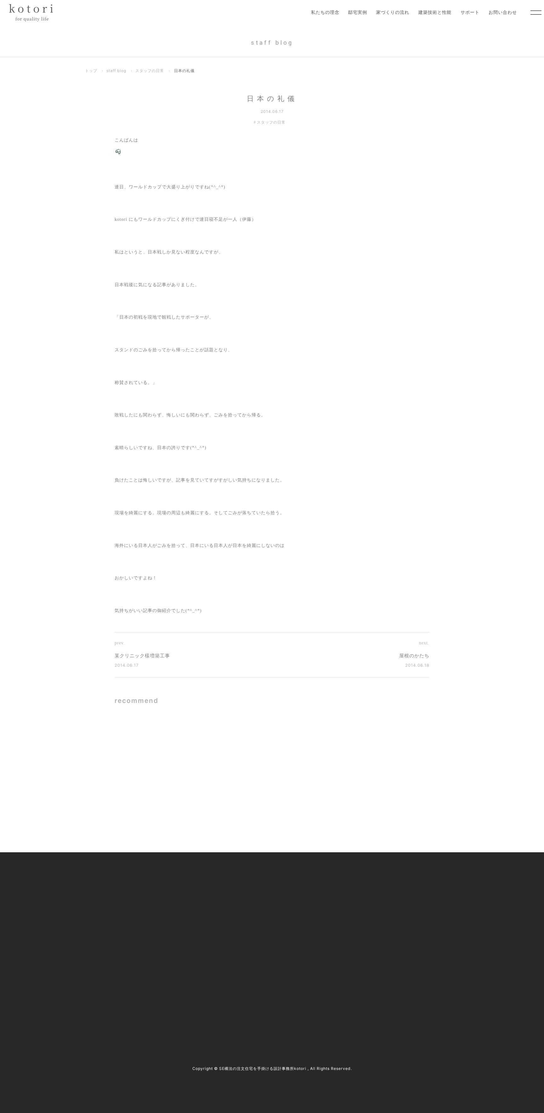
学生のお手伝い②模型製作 (204, 801)
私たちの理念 (325, 12)
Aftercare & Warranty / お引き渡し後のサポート (255, 955)
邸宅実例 (357, 12)
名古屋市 (139, 981)
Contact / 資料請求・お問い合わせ (379, 955)
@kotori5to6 (110, 999)
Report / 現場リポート (367, 916)
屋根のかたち (414, 655)
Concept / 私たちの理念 (231, 877)
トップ (91, 70)
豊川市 (161, 981)
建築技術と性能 (434, 12)
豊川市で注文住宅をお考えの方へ (241, 929)
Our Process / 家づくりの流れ (237, 903)
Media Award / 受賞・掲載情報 (375, 890)
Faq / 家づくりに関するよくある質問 (381, 942)
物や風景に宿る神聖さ (357, 801)
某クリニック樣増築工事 (142, 655)
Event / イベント (361, 929)
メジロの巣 (186, 740)
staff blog (116, 70)
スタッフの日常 (149, 70)
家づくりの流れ (392, 12)
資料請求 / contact (107, 1010)
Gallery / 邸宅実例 (226, 890)
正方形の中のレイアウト (359, 740)
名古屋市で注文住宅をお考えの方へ (243, 916)
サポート (470, 12)
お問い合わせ (503, 12)
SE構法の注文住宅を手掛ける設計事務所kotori (262, 1068)
